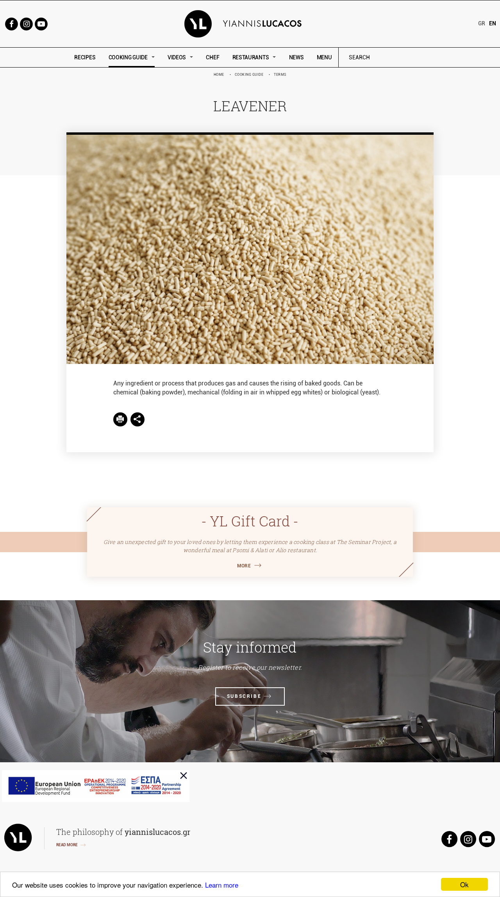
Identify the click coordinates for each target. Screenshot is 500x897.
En (492, 23)
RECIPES (84, 57)
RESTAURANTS (250, 57)
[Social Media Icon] (11, 23)
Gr (481, 23)
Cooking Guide (249, 75)
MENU (324, 57)
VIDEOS (177, 57)
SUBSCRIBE (244, 696)
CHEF (212, 57)
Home (219, 75)
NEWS (296, 57)
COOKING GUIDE (128, 57)
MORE (244, 566)
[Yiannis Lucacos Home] (250, 23)
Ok (464, 884)
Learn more (221, 885)
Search (412, 57)
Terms (280, 75)
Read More (67, 845)
